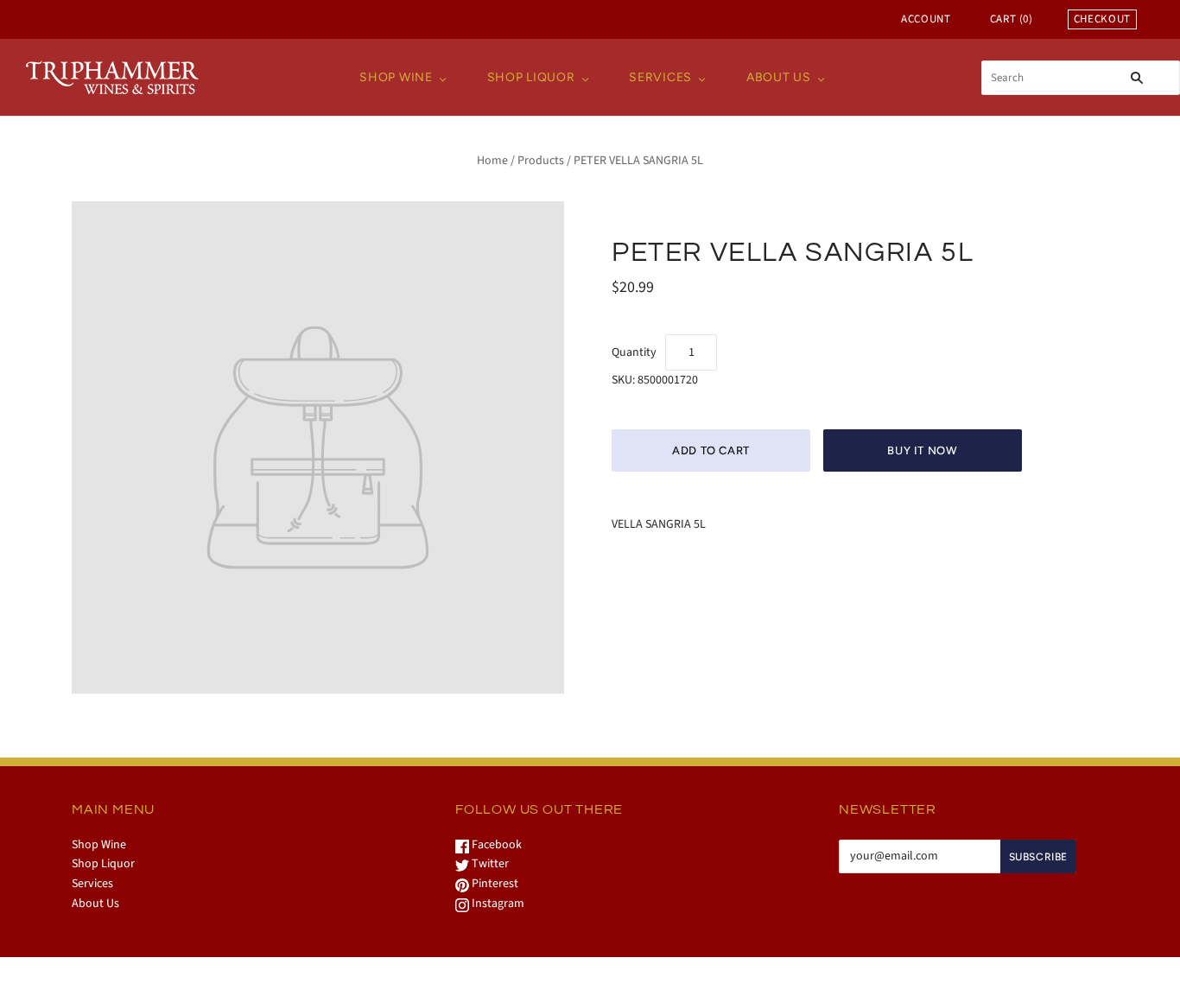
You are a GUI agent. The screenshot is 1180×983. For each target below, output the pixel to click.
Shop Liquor (531, 77)
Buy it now (922, 450)
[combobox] (1080, 77)
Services (660, 77)
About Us (778, 77)
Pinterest (493, 883)
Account (926, 19)
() (1011, 19)
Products (540, 160)
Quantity (634, 352)
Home (492, 160)
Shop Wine (395, 77)
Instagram (496, 903)
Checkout (1102, 19)
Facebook (495, 844)
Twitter (489, 863)
